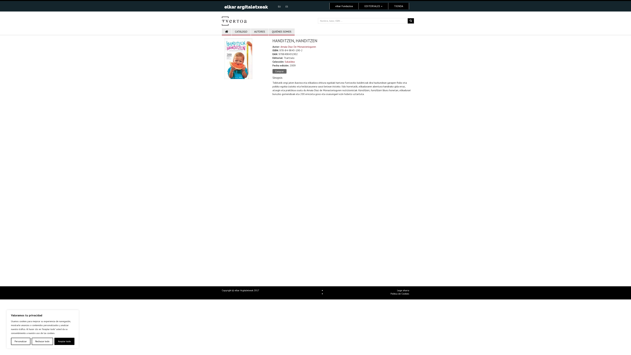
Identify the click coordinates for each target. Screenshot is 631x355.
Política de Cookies (400, 293)
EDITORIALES (372, 6)
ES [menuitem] (287, 6)
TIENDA (398, 6)
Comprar (279, 71)
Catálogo (241, 31)
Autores (259, 31)
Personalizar (21, 341)
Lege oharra (403, 290)
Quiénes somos (281, 31)
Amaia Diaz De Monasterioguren (298, 46)
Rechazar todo (42, 341)
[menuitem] (279, 6)
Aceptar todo (64, 341)
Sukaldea (290, 61)
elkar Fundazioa (344, 6)
